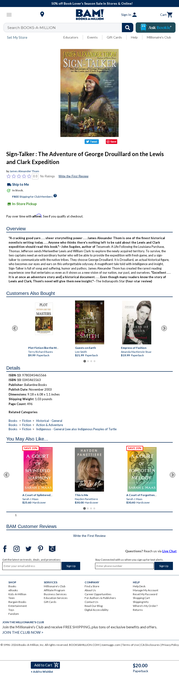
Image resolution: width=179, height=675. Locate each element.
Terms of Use (130, 645)
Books (13, 421)
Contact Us (91, 602)
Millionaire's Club (159, 37)
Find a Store (92, 586)
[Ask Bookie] (156, 27)
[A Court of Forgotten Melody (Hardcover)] (142, 469)
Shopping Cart (141, 598)
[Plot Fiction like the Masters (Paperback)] (43, 322)
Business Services (55, 594)
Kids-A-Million (17, 594)
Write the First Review (73, 176)
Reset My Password (145, 594)
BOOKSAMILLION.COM (84, 645)
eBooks (13, 590)
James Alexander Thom (24, 171)
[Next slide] (164, 328)
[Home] (89, 14)
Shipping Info (140, 602)
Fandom (13, 614)
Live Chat (169, 551)
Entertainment (17, 606)
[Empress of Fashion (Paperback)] (136, 322)
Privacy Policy (170, 645)
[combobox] (71, 27)
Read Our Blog (94, 606)
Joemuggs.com (110, 645)
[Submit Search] (127, 27)
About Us (90, 590)
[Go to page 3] (91, 361)
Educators (70, 37)
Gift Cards (114, 37)
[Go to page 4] (94, 361)
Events (92, 37)
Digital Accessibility (96, 610)
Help (134, 37)
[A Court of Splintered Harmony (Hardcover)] (38, 469)
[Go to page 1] (84, 361)
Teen (11, 598)
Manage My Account (145, 590)
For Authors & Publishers (100, 598)
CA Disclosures (150, 645)
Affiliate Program (54, 590)
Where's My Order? (145, 606)
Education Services (56, 598)
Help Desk (139, 586)
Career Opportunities (98, 594)
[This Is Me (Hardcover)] (89, 470)
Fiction (26, 421)
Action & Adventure (49, 425)
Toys (11, 610)
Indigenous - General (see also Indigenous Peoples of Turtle (76, 429)
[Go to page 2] (88, 361)
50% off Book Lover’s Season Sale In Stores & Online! (92, 3)
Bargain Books (17, 602)
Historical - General (49, 421)
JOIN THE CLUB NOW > (22, 632)
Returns (138, 610)
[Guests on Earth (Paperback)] (89, 322)
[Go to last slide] (15, 328)
